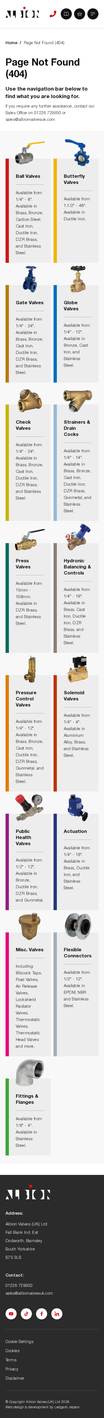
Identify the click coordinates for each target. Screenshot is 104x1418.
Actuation (75, 831)
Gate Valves (30, 302)
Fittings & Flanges (27, 1099)
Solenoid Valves (74, 695)
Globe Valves (71, 305)
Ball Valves (28, 176)
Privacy (12, 1369)
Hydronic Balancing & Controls (77, 567)
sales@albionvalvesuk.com (29, 1293)
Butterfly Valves (74, 179)
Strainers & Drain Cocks (77, 428)
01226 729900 (19, 1285)
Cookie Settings (19, 1341)
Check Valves (23, 425)
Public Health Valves (23, 837)
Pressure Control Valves (26, 699)
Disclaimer (15, 1378)
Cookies (12, 1350)
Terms (11, 1359)
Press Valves (23, 564)
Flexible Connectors (78, 952)
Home (11, 42)
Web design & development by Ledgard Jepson (43, 1407)
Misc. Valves (30, 949)
